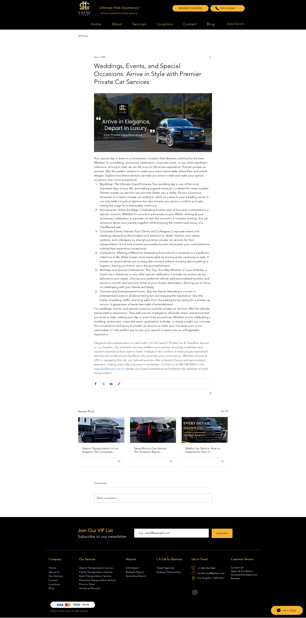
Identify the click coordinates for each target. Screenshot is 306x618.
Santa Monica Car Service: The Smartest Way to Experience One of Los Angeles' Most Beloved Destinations (150, 450)
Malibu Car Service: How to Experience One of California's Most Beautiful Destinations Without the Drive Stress (203, 450)
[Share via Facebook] (95, 383)
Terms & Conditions (242, 571)
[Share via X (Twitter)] (103, 383)
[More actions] (210, 57)
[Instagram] (195, 592)
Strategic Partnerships (169, 571)
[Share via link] (118, 383)
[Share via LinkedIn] (111, 383)
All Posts (83, 35)
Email (137, 526)
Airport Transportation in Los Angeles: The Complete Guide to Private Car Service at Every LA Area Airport (100, 450)
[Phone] (217, 8)
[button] (139, 24)
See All (224, 411)
